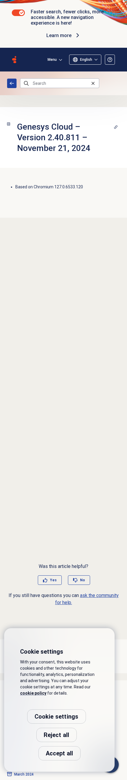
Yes (53, 580)
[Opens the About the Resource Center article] (110, 60)
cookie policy (33, 693)
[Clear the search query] (93, 83)
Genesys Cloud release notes (12, 83)
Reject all (56, 734)
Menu (52, 60)
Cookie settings (57, 716)
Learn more (58, 35)
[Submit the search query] (26, 83)
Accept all (59, 753)
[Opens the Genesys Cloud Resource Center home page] (14, 59)
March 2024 (24, 774)
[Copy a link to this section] (116, 127)
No (82, 580)
